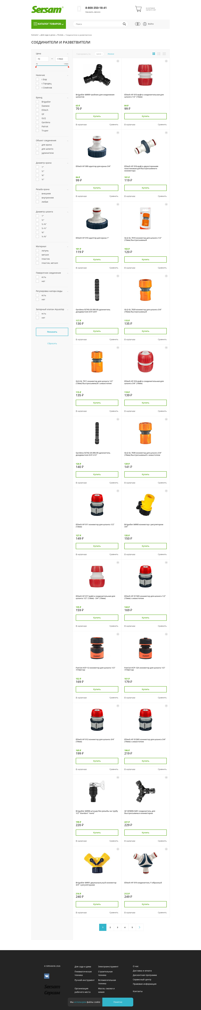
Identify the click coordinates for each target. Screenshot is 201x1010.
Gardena (46, 122)
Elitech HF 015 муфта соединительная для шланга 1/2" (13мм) (144, 95)
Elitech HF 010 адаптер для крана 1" (92, 238)
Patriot (45, 126)
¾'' (43, 175)
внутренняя (48, 197)
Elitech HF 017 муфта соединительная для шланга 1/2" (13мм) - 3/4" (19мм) (95, 597)
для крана (47, 144)
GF (43, 114)
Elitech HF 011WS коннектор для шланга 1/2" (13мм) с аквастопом (145, 597)
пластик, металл (50, 262)
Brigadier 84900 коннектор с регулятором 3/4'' (143, 525)
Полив (60, 35)
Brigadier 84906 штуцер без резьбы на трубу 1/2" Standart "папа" (97, 812)
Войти (151, 24)
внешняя (46, 193)
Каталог (35, 35)
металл (45, 254)
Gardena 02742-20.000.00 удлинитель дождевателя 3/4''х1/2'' (93, 453)
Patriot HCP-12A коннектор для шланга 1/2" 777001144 (144, 668)
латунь (45, 250)
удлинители (48, 152)
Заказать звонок (92, 12)
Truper (45, 130)
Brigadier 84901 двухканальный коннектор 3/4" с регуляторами (96, 883)
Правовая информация (144, 983)
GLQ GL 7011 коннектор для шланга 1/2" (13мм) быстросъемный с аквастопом (94, 382)
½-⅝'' (44, 228)
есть (44, 277)
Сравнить (113, 124)
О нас (136, 966)
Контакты (138, 991)
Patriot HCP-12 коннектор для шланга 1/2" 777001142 (95, 668)
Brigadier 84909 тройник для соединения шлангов (95, 95)
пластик (46, 258)
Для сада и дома (48, 35)
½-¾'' (44, 224)
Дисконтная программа (145, 975)
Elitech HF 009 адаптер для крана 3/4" (93, 166)
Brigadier (46, 101)
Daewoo (45, 105)
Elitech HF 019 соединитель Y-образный (143, 882)
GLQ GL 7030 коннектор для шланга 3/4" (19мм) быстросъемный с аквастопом (143, 453)
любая (45, 201)
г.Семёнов (47, 87)
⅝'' (43, 179)
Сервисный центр (142, 979)
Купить (97, 116)
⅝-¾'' (44, 236)
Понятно (117, 1002)
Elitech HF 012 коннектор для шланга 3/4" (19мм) (95, 740)
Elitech (45, 109)
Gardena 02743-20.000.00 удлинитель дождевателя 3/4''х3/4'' (93, 310)
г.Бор (44, 79)
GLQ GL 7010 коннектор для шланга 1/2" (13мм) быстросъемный (143, 239)
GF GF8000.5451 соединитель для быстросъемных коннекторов (139, 812)
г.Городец (47, 83)
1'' (43, 166)
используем (80, 1002)
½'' (43, 171)
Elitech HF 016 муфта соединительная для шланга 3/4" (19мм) (144, 382)
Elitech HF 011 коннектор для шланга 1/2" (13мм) (95, 525)
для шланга (47, 148)
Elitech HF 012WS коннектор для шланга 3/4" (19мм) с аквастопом (145, 740)
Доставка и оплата (142, 970)
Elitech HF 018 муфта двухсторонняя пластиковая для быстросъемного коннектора (141, 168)
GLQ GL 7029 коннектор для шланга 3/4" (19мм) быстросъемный (143, 310)
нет (43, 281)
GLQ (44, 118)
